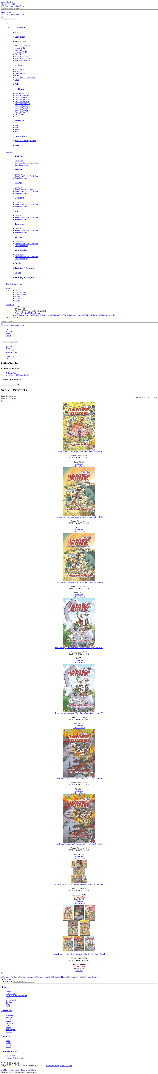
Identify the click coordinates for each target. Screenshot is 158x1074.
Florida (18, 169)
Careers (17, 301)
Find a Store (21, 136)
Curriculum (20, 27)
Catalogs (18, 298)
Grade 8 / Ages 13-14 (23, 112)
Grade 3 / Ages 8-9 (22, 102)
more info (79, 971)
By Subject (20, 65)
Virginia (19, 237)
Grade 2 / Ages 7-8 (22, 100)
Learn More (19, 161)
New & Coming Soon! (25, 140)
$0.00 (11, 4)
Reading (18, 75)
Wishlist (8, 334)
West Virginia (21, 250)
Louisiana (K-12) (21, 52)
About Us (18, 290)
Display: (4, 398)
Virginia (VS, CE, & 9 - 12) (25, 58)
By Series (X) (11, 373)
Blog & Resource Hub (14, 284)
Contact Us (10, 305)
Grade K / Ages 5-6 (22, 95)
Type (17, 125)
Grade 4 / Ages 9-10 (22, 104)
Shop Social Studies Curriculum (26, 163)
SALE (8, 1006)
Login (8, 329)
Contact (4, 4)
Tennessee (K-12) (21, 56)
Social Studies (20, 69)
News (8, 1041)
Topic (17, 127)
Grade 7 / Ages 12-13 (23, 110)
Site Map (4, 1070)
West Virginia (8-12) (22, 60)
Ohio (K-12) (19, 54)
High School (19, 114)
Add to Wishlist (79, 466)
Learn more (10, 1015)
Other (17, 80)
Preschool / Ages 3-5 (22, 93)
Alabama (19, 156)
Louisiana (19, 198)
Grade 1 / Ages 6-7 (22, 97)
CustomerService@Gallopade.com (27, 313)
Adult (17, 116)
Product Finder (11, 350)
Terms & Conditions (28, 1070)
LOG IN (9, 1032)
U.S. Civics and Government (25, 78)
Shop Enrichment (21, 165)
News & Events (20, 292)
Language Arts (20, 73)
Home (8, 348)
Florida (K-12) (20, 48)
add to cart (79, 464)
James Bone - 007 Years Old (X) (17, 375)
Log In (18, 263)
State (16, 131)
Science (17, 71)
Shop (7, 23)
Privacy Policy (14, 1070)
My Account (10, 1056)
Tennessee (19, 224)
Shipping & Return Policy (15, 1058)
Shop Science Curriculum (24, 189)
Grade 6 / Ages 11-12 (22, 108)
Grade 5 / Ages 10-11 (22, 106)
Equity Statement (21, 294)
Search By (20, 120)
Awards (17, 296)
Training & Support (24, 268)
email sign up (6, 979)
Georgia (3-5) (20, 37)
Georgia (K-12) (20, 50)
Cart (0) (8, 336)
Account (9, 331)
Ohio (17, 211)
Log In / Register (7, 2)
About (8, 288)
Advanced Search (7, 12)
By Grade (19, 89)
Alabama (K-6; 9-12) (22, 46)
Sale (17, 84)
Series (17, 129)
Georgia (18, 182)
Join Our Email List (22, 307)
